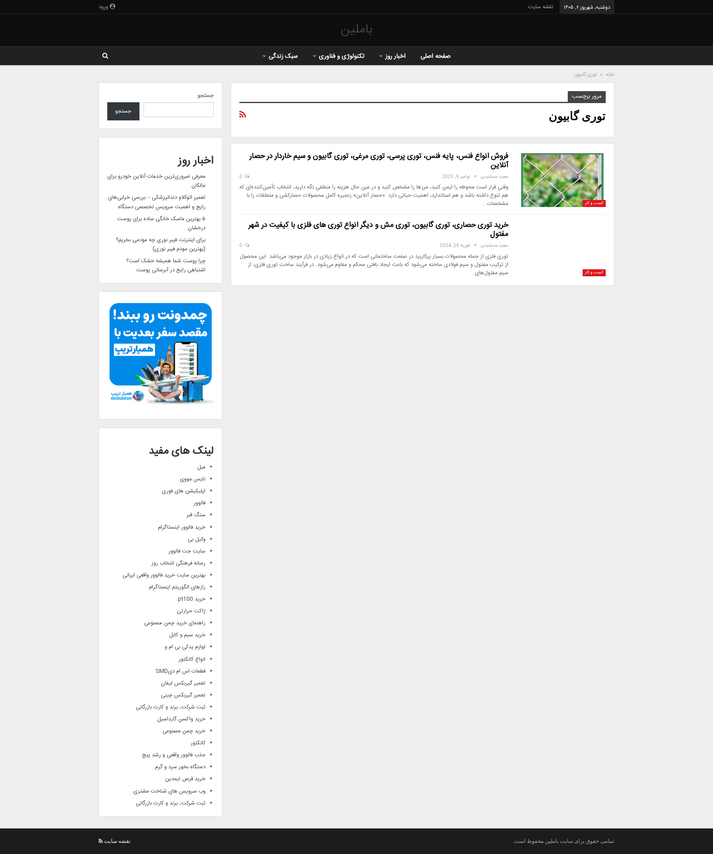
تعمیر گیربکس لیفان (183, 683)
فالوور (199, 503)
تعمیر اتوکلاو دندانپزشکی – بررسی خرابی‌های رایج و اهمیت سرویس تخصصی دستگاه (156, 202)
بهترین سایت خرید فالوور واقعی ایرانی (164, 575)
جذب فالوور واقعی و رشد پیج (173, 755)
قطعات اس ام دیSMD (180, 671)
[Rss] (101, 841)
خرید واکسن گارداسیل (181, 719)
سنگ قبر (196, 515)
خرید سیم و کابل (187, 635)
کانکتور (198, 743)
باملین (356, 30)
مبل (201, 467)
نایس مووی (192, 479)
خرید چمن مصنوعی (184, 731)
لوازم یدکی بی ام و (185, 647)
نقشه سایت (540, 7)
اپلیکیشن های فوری (183, 491)
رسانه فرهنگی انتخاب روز (178, 563)
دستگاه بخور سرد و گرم (180, 767)
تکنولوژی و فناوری (342, 56)
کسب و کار (594, 203)
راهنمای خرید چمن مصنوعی (174, 623)
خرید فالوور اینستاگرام (181, 527)
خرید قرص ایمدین (185, 778)
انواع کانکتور (192, 659)
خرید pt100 (191, 599)
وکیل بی (196, 539)
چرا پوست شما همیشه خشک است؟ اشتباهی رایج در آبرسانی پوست (165, 265)
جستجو (206, 95)
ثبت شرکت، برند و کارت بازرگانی (170, 707)
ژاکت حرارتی (191, 611)
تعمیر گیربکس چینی (183, 695)
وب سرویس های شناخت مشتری (169, 791)
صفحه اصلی (435, 56)
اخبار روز (395, 56)
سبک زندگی (283, 56)
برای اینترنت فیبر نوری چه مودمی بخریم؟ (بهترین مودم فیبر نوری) (160, 244)
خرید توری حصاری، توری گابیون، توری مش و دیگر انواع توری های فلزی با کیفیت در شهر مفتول (378, 229)
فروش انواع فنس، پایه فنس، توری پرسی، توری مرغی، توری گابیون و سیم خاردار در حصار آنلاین (379, 161)
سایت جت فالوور (186, 551)
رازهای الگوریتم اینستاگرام (177, 587)
